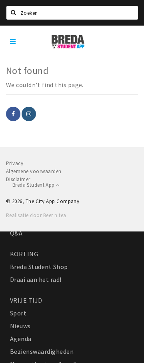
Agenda (21, 339)
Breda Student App (34, 185)
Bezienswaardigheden (42, 351)
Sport (18, 313)
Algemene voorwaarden (34, 171)
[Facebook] (13, 114)
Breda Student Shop (39, 267)
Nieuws (20, 326)
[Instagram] (29, 114)
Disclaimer (18, 179)
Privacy (14, 163)
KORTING (24, 254)
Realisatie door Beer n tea (36, 215)
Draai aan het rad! (36, 279)
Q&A (16, 233)
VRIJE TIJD (26, 300)
